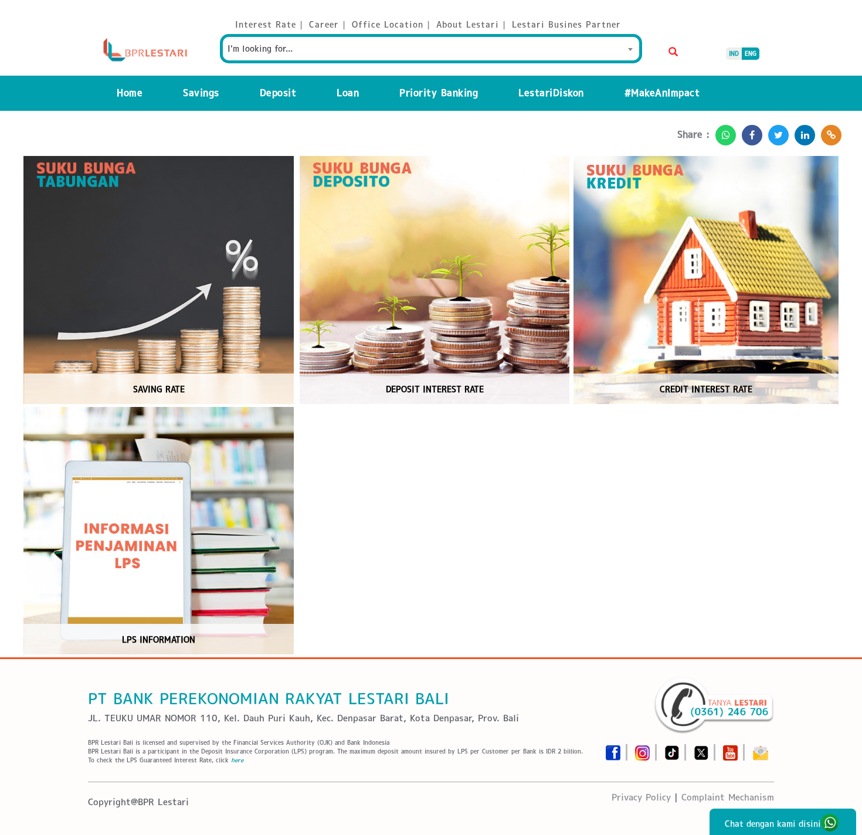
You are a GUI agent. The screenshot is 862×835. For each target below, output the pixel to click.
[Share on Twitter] (775, 132)
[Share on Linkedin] (802, 132)
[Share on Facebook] (749, 132)
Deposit (278, 93)
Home (129, 93)
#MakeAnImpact (662, 93)
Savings (201, 93)
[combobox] (431, 48)
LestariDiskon (551, 93)
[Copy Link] (828, 132)
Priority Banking (438, 93)
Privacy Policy (641, 797)
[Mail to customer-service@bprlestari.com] (760, 749)
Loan (348, 93)
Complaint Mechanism (727, 797)
